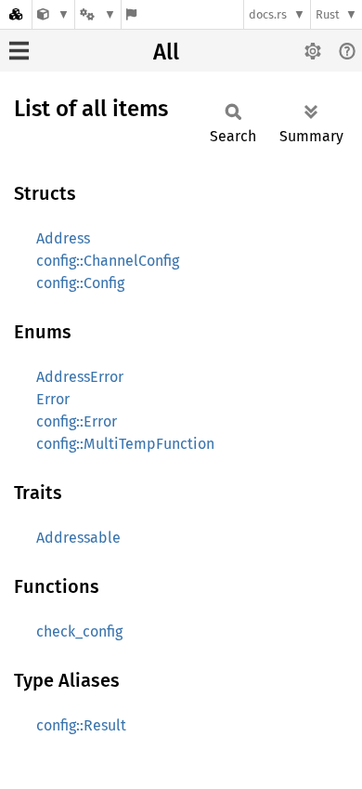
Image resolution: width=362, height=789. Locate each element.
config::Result (81, 725)
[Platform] (97, 14)
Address (63, 238)
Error (53, 399)
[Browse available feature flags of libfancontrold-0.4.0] (131, 14)
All (166, 52)
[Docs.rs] (16, 14)
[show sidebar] (19, 51)
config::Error (76, 421)
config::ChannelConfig (107, 261)
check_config (79, 631)
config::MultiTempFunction (125, 444)
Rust (328, 14)
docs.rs (268, 14)
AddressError (79, 377)
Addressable (78, 537)
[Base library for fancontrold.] (53, 14)
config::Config (80, 283)
